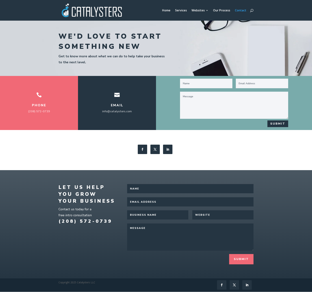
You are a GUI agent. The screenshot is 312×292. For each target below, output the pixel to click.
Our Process (221, 10)
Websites (198, 10)
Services (181, 10)
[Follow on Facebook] (142, 149)
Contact (240, 10)
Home (166, 10)
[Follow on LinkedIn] (167, 149)
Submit (277, 124)
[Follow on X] (155, 149)
